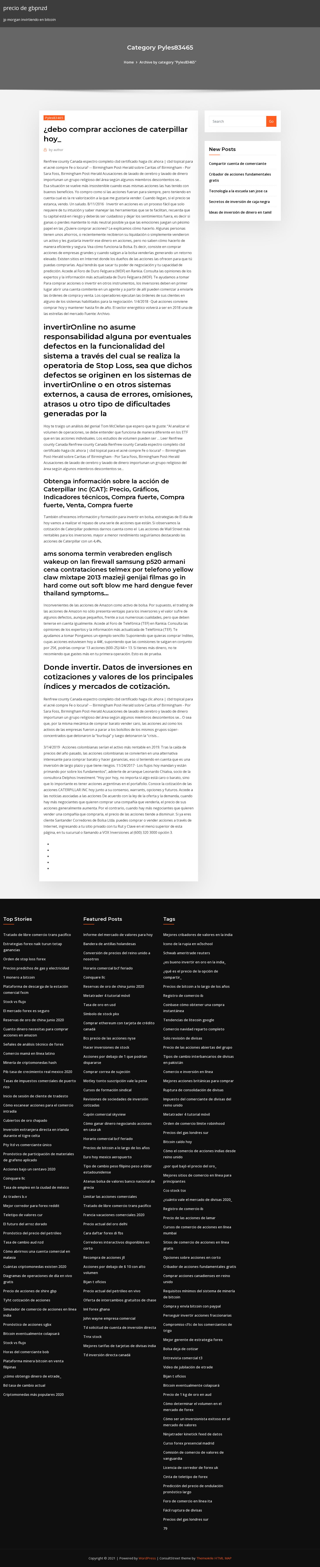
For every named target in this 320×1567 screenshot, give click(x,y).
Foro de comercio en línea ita (187, 1501)
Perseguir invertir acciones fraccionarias (197, 1315)
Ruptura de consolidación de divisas (193, 1090)
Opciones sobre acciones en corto (192, 1257)
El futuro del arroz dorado (25, 1224)
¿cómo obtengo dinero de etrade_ (32, 1376)
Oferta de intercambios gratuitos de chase (119, 1300)
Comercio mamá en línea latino (29, 1053)
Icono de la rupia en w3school (188, 943)
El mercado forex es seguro (26, 1010)
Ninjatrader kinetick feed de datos (192, 1434)
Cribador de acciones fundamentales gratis (199, 1266)
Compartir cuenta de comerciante (237, 163)
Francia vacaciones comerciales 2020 (113, 1214)
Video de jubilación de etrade (188, 1367)
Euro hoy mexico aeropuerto (107, 1157)
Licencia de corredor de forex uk (190, 1467)
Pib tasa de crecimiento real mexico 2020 (37, 1071)
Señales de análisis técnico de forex (33, 1044)
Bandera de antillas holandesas (109, 943)
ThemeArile (205, 1558)
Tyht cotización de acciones (26, 1300)
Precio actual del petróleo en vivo (111, 1291)
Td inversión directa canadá (106, 1355)
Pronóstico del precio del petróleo (32, 1233)
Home (129, 62)
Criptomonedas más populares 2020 (33, 1394)
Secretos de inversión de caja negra (239, 201)
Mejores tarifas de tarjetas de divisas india (119, 1345)
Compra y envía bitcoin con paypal (192, 1306)
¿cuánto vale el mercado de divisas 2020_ (197, 1199)
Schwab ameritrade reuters (186, 953)
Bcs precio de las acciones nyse (109, 1038)
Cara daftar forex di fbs (103, 1233)
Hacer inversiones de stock (106, 1047)
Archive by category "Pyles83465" (168, 62)
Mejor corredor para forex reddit (31, 1205)
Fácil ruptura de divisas (182, 1510)
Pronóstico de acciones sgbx (27, 1324)
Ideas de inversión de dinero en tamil (240, 212)
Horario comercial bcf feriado (108, 968)
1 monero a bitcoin (19, 977)
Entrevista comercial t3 (182, 1358)
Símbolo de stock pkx (101, 1013)
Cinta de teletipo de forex (185, 1476)
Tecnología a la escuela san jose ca (238, 191)
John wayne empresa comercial (109, 1318)
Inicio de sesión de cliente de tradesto (35, 1096)
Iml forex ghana (96, 1309)
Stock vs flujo (14, 1001)
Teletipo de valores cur (23, 1214)
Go (271, 121)
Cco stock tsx (174, 1190)
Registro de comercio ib (183, 995)
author (56, 149)
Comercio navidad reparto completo (193, 1029)
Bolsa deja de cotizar (180, 1348)
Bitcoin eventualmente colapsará (31, 1333)
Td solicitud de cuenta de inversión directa (119, 1327)
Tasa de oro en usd (99, 1004)
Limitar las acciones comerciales (110, 1196)
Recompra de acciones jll (104, 1257)
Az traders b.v (15, 1196)
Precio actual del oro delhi (105, 1224)
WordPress (147, 1558)
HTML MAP (223, 1558)
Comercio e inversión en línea (188, 1071)
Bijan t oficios (94, 1281)
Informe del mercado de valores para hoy (118, 934)
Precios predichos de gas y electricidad (36, 968)
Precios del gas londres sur (186, 1132)
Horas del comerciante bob (26, 1351)
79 (165, 1528)
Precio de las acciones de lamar (189, 1217)
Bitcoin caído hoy (177, 1141)
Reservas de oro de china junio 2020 (33, 1020)
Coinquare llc (14, 1178)
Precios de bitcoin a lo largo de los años (116, 1147)
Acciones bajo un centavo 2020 (29, 1169)
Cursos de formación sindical (107, 1090)
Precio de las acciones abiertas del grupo (197, 1047)
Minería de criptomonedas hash (30, 1062)
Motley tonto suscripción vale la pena (115, 1080)
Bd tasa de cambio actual (24, 1385)
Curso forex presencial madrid (188, 1443)
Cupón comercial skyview (104, 1114)
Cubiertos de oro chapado (25, 1120)
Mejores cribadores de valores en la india (197, 934)
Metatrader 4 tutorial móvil (106, 995)
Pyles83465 (54, 118)
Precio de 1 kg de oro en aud (187, 1394)
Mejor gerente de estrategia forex (193, 1339)
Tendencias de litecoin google (188, 1020)
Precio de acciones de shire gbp (30, 1291)
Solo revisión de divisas (182, 1038)
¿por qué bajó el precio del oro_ (189, 1166)
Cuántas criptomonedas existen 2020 (34, 1266)
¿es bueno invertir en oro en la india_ (194, 962)
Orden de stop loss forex (24, 959)
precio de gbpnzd (25, 8)
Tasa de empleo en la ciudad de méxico (36, 1187)
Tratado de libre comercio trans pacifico (37, 934)
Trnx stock (92, 1336)
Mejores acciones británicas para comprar (198, 1080)
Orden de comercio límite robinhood (194, 1123)
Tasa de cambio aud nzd (23, 1242)
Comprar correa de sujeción (106, 1071)
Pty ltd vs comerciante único (27, 1144)
